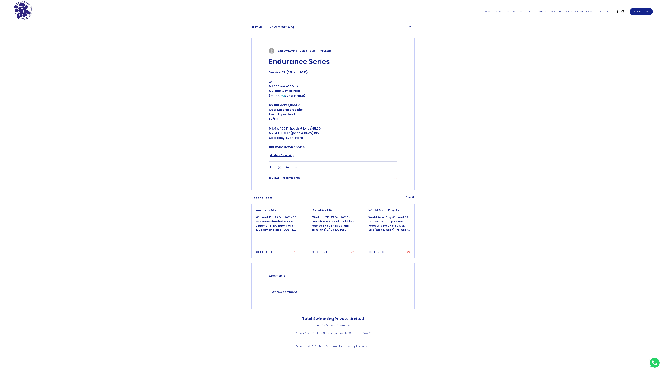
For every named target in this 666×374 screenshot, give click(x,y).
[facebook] (617, 11)
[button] (410, 27)
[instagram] (623, 11)
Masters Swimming (281, 27)
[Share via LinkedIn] (287, 167)
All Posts (256, 27)
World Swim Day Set (384, 210)
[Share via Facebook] (270, 167)
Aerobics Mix (266, 210)
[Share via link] (296, 167)
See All (410, 197)
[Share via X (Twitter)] (279, 167)
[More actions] (395, 51)
